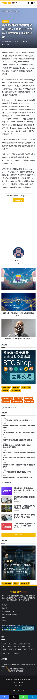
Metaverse (22, 643)
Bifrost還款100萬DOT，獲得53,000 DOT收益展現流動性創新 (18, 281)
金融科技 (16, 653)
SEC (4, 646)
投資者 (4, 650)
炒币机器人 (18, 650)
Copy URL (18, 200)
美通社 (9, 653)
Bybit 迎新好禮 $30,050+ (8, 407)
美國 (4, 653)
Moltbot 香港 (29, 401)
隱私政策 (4, 608)
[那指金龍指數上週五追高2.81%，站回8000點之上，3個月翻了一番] (6, 491)
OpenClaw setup (17, 401)
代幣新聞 (16, 11)
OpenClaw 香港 (7, 398)
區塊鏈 (23, 646)
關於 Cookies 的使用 (7, 611)
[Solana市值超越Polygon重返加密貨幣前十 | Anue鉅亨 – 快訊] (6, 526)
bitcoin (4, 643)
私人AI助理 (5, 401)
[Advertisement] (18, 225)
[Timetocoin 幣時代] (9, 3)
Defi (18, 276)
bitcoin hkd (6, 387)
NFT (29, 643)
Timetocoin (8, 41)
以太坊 (9, 646)
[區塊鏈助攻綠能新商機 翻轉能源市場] (6, 500)
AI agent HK (28, 398)
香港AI (16, 583)
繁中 (16, 685)
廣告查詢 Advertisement (9, 614)
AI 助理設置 (18, 398)
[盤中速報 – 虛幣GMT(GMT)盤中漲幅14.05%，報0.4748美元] (6, 517)
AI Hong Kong (6, 583)
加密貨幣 (16, 646)
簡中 (20, 685)
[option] (18, 279)
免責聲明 (4, 620)
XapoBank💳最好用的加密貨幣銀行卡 (12, 671)
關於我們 (4, 605)
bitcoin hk (16, 387)
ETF (15, 643)
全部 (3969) (18, 535)
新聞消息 (9, 11)
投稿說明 (4, 617)
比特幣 (10, 650)
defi (10, 643)
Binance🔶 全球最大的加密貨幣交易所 (12, 669)
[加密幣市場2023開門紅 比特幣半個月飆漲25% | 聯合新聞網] (6, 508)
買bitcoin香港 (15, 390)
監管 (25, 650)
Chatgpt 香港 (25, 583)
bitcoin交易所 (26, 387)
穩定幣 (31, 650)
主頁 (4, 11)
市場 (29, 646)
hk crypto (5, 390)
